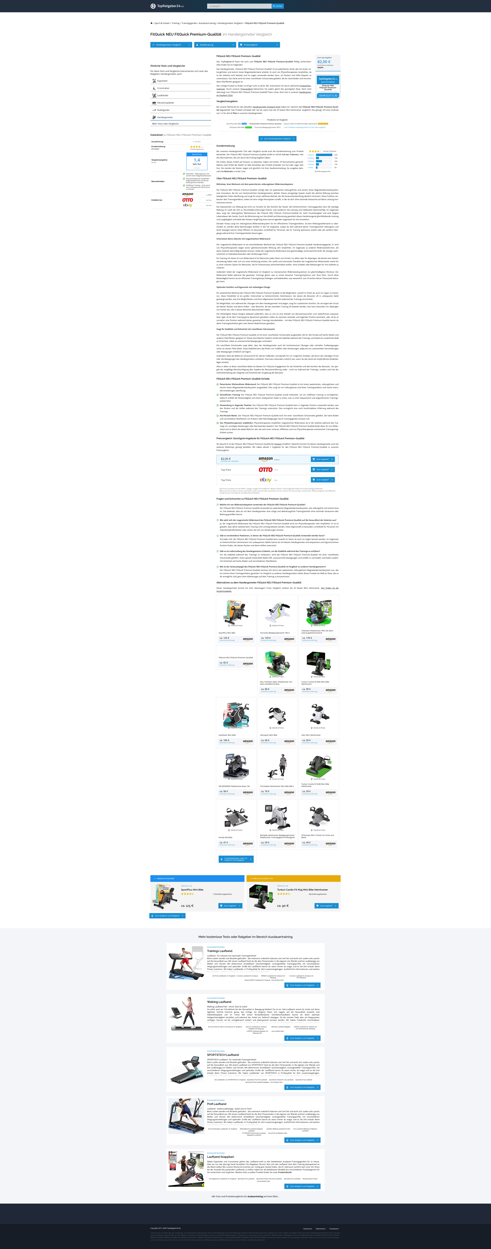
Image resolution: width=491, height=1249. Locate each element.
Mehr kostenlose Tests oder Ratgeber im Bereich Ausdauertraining (245, 937)
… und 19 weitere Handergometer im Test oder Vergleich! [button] (304, 127)
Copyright (154, 1228)
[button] (171, 45)
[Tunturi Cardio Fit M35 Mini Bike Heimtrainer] (261, 896)
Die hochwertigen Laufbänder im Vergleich (222, 1129)
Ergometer (218, 1161)
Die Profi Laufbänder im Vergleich (223, 976)
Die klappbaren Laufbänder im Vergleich (222, 1179)
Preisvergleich (247, 89)
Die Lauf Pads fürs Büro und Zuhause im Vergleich (225, 1027)
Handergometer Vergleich (250, 34)
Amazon (278, 444)
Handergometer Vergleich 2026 (266, 107)
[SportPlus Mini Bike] (165, 896)
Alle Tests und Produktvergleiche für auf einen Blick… (245, 1196)
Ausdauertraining (216, 947)
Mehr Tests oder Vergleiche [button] (165, 123)
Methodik (153, 162)
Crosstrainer (233, 1161)
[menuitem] (151, 23)
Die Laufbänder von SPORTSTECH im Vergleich (230, 1080)
